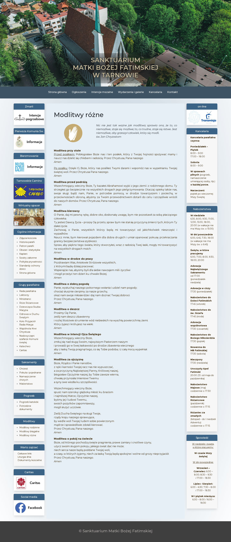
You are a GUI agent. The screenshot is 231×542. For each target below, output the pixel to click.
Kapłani (23, 253)
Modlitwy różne (27, 435)
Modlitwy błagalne (29, 431)
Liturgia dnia (24, 456)
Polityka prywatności (30, 261)
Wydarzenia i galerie (131, 92)
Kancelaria (155, 92)
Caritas (23, 350)
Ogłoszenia (79, 92)
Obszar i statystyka (29, 250)
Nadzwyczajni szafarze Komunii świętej (28, 339)
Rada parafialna (27, 291)
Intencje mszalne (102, 92)
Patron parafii (26, 246)
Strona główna (57, 92)
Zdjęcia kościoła (27, 238)
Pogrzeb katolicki (28, 402)
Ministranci (25, 299)
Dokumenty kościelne (30, 460)
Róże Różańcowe (28, 303)
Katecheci (24, 346)
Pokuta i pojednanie (30, 372)
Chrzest (23, 368)
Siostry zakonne (28, 257)
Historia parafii (27, 242)
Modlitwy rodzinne (29, 427)
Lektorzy (24, 295)
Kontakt (172, 92)
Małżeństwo (26, 383)
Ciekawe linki (25, 453)
